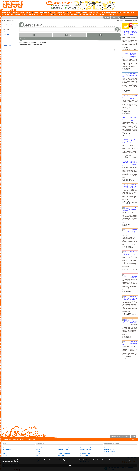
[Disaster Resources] (46, 14)
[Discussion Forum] (55, 14)
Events (38, 451)
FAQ (4, 453)
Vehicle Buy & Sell (63, 449)
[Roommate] (8, 14)
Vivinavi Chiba (108, 447)
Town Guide (39, 447)
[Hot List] (46, 13)
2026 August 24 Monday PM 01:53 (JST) (127, 20)
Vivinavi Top (7, 45)
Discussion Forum (85, 453)
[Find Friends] (20, 14)
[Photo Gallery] (63, 14)
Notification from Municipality (88, 447)
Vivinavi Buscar (10, 25)
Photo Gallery (84, 455)
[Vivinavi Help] (100, 14)
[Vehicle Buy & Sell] (108, 13)
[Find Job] (62, 13)
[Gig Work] (81, 14)
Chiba (12, 20)
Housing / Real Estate (64, 453)
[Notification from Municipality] (21, 13)
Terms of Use (7, 439)
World (3, 20)
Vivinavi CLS (6, 447)
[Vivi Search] (6, 13)
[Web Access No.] (91, 14)
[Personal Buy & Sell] (89, 13)
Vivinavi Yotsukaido (109, 451)
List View (6, 32)
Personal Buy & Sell (63, 447)
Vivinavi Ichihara (108, 453)
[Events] (53, 13)
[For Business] (108, 14)
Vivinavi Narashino (109, 455)
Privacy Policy (32, 439)
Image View (7, 36)
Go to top (133, 439)
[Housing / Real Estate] (126, 13)
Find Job (38, 455)
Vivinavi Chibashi (109, 449)
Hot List (38, 449)
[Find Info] (73, 13)
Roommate (61, 455)
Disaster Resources (85, 449)
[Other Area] (119, 14)
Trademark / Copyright (19, 439)
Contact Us (6, 455)
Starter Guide (7, 449)
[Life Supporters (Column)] (32, 14)
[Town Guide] (37, 13)
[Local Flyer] (73, 14)
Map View (6, 34)
